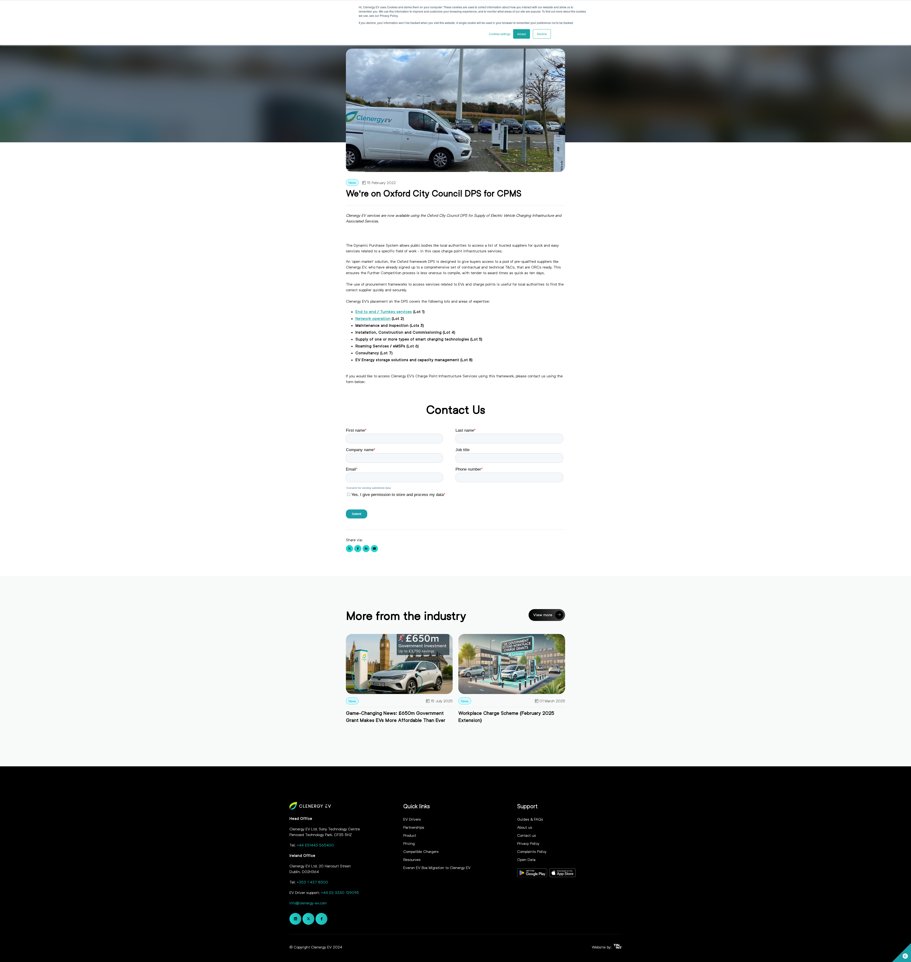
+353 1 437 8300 (312, 882)
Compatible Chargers (421, 851)
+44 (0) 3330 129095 (340, 892)
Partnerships (413, 827)
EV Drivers (412, 819)
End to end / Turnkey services (383, 311)
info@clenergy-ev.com (308, 903)
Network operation (372, 318)
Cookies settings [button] (499, 34)
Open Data (526, 859)
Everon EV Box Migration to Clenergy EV (436, 867)
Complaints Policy (531, 851)
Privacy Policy (528, 843)
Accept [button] (521, 34)
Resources (412, 859)
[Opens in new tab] (532, 873)
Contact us (526, 835)
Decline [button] (542, 34)
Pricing (409, 843)
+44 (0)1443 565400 (315, 845)
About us (524, 827)
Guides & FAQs (530, 819)
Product (409, 835)
